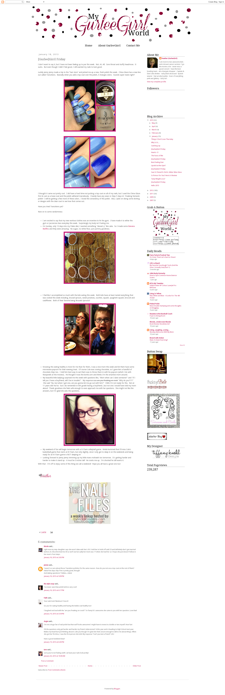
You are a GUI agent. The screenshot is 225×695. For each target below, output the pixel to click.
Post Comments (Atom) (56, 670)
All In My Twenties (156, 283)
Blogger (117, 689)
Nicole (46, 546)
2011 (152, 194)
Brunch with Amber (157, 338)
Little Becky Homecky (157, 273)
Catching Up (155, 146)
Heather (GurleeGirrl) (169, 58)
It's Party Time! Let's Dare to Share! (163, 257)
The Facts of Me (157, 156)
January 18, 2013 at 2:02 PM (54, 557)
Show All (182, 345)
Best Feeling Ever (157, 162)
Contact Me (133, 45)
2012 (152, 190)
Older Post (137, 666)
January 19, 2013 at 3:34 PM (54, 614)
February (155, 133)
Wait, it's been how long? (159, 340)
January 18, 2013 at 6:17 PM (54, 590)
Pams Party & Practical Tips (160, 255)
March (154, 130)
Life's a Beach (155, 263)
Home (88, 45)
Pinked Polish (155, 304)
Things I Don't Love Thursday (162, 139)
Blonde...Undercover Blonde (160, 322)
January (155, 136)
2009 (152, 197)
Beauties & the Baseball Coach (161, 314)
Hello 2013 (155, 185)
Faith (45, 598)
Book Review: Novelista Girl (160, 324)
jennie (46, 565)
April (154, 126)
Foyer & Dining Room (157, 316)
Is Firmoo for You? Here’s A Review (164, 175)
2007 (152, 200)
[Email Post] (51, 532)
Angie (46, 621)
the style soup (49, 584)
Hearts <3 (154, 152)
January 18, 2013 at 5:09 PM (54, 576)
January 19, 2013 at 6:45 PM (54, 642)
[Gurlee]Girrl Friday (158, 149)
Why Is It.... (155, 142)
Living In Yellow (155, 294)
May (153, 123)
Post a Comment (47, 661)
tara (45, 650)
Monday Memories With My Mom (162, 332)
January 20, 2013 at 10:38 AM (54, 656)
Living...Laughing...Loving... (159, 330)
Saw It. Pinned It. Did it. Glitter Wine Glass (166, 172)
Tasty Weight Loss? (158, 179)
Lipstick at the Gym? (158, 165)
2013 (152, 120)
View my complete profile (156, 82)
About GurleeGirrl (109, 45)
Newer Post (43, 666)
